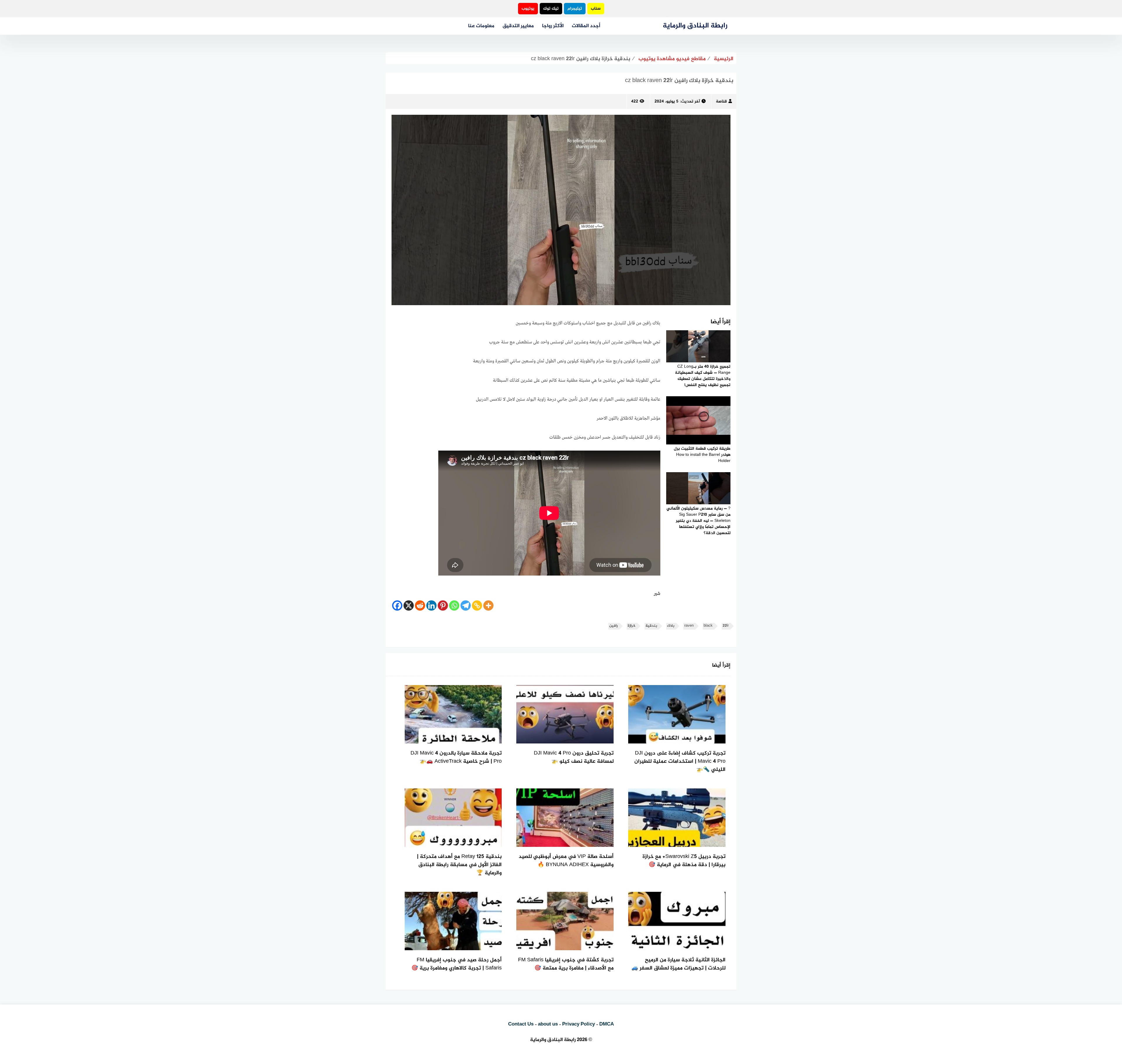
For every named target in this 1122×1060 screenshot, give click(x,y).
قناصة (721, 101)
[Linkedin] (431, 605)
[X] (409, 605)
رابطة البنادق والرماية (695, 26)
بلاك (670, 626)
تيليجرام (574, 8)
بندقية (651, 626)
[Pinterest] (443, 605)
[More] (488, 605)
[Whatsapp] (454, 605)
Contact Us (521, 1024)
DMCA (606, 1024)
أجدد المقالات (586, 26)
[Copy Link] (477, 605)
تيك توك (551, 8)
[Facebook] (397, 605)
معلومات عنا (481, 26)
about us (548, 1024)
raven (689, 626)
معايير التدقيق (518, 26)
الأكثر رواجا (553, 26)
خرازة (632, 626)
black (708, 626)
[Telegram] (465, 605)
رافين (613, 626)
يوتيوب (528, 8)
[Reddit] (420, 605)
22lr (726, 626)
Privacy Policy (578, 1024)
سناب (596, 8)
